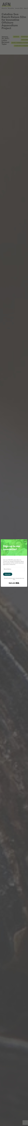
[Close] (25, 541)
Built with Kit (14, 583)
